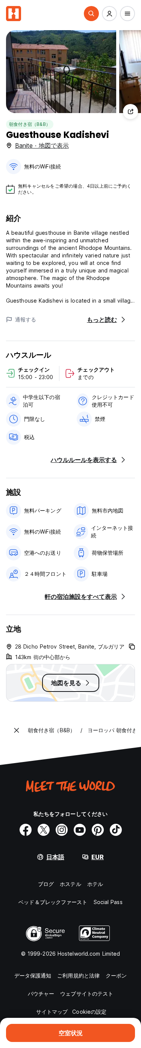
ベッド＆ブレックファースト (52, 902)
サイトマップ (52, 1011)
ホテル (95, 884)
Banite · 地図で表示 (42, 145)
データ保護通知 (33, 975)
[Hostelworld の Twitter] (44, 830)
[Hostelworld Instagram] (62, 830)
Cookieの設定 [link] (89, 1011)
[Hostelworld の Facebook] (26, 830)
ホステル (70, 884)
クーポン (116, 975)
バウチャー (41, 993)
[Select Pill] (91, 13)
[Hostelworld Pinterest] (98, 830)
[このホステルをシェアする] (130, 111)
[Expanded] (17, 730)
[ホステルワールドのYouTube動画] (80, 830)
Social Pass (108, 902)
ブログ (46, 884)
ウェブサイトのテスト (86, 993)
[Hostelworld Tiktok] (116, 830)
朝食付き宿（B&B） (29, 124)
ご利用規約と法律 (78, 975)
